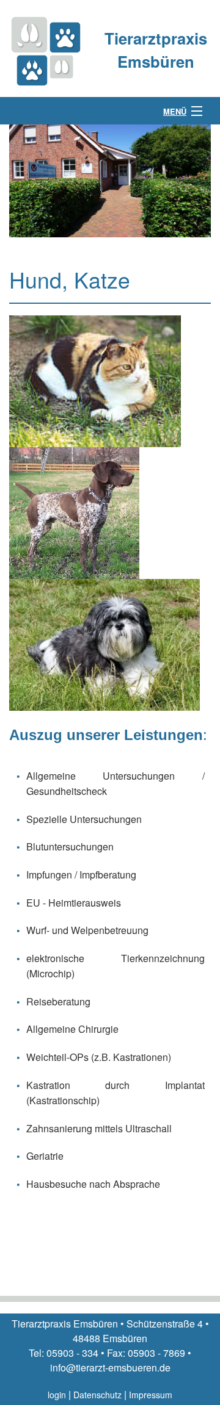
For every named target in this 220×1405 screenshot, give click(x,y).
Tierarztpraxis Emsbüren (156, 50)
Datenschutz (97, 1395)
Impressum (150, 1395)
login (57, 1395)
